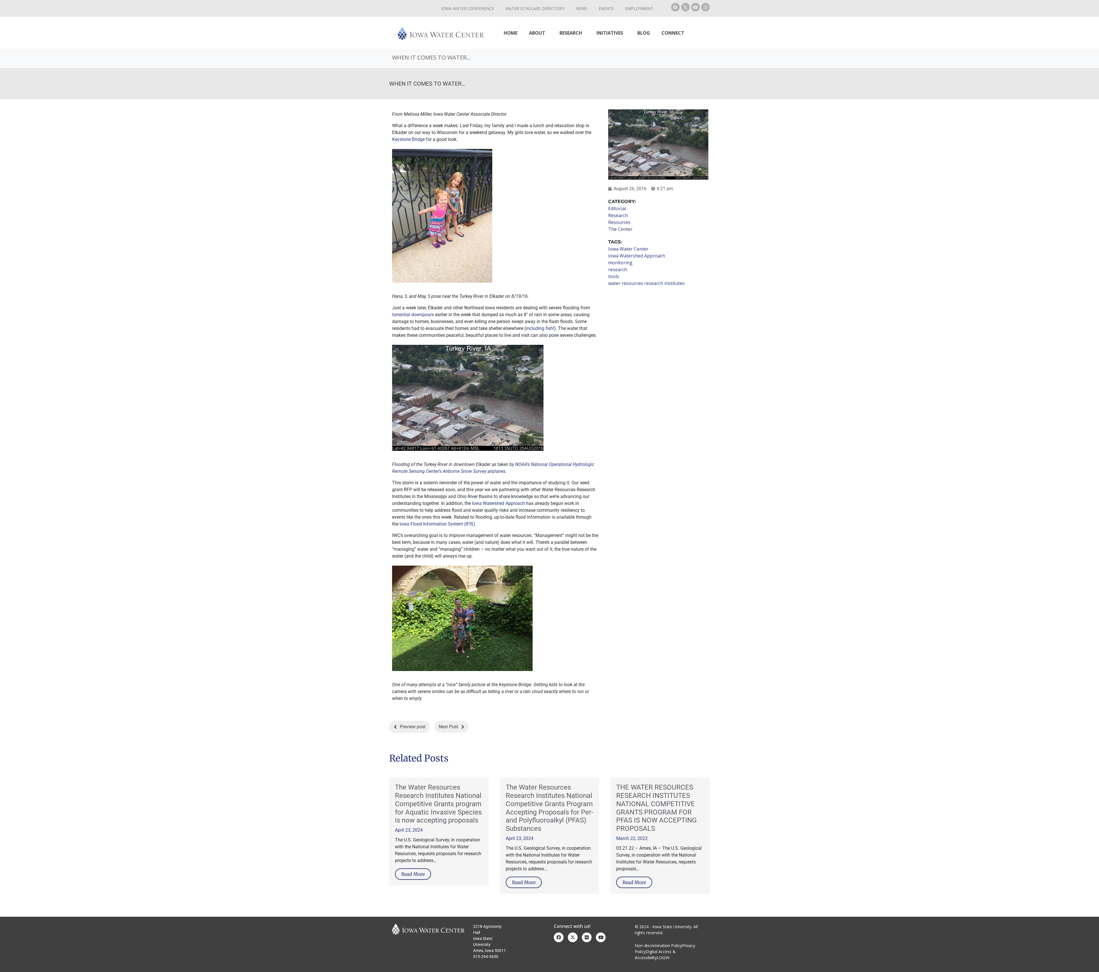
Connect (672, 33)
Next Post (448, 726)
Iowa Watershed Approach (498, 503)
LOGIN (663, 957)
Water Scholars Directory (534, 8)
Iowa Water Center (628, 249)
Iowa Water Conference (467, 8)
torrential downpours (413, 314)
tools (613, 276)
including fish (539, 328)
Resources (619, 222)
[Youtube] (695, 7)
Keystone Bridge (408, 139)
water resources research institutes (646, 283)
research (617, 269)
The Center (620, 229)
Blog (643, 33)
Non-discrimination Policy (658, 945)
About (537, 33)
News (581, 8)
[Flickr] (587, 937)
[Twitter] (573, 937)
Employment (639, 8)
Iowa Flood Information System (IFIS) (437, 524)
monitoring (620, 262)
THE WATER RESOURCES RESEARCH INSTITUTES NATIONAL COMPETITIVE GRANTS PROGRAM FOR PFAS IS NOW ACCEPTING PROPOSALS (656, 808)
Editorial (617, 208)
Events (606, 8)
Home (510, 33)
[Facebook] (675, 7)
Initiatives (609, 33)
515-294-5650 (485, 956)
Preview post (413, 726)
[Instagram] (705, 7)
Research (571, 33)
